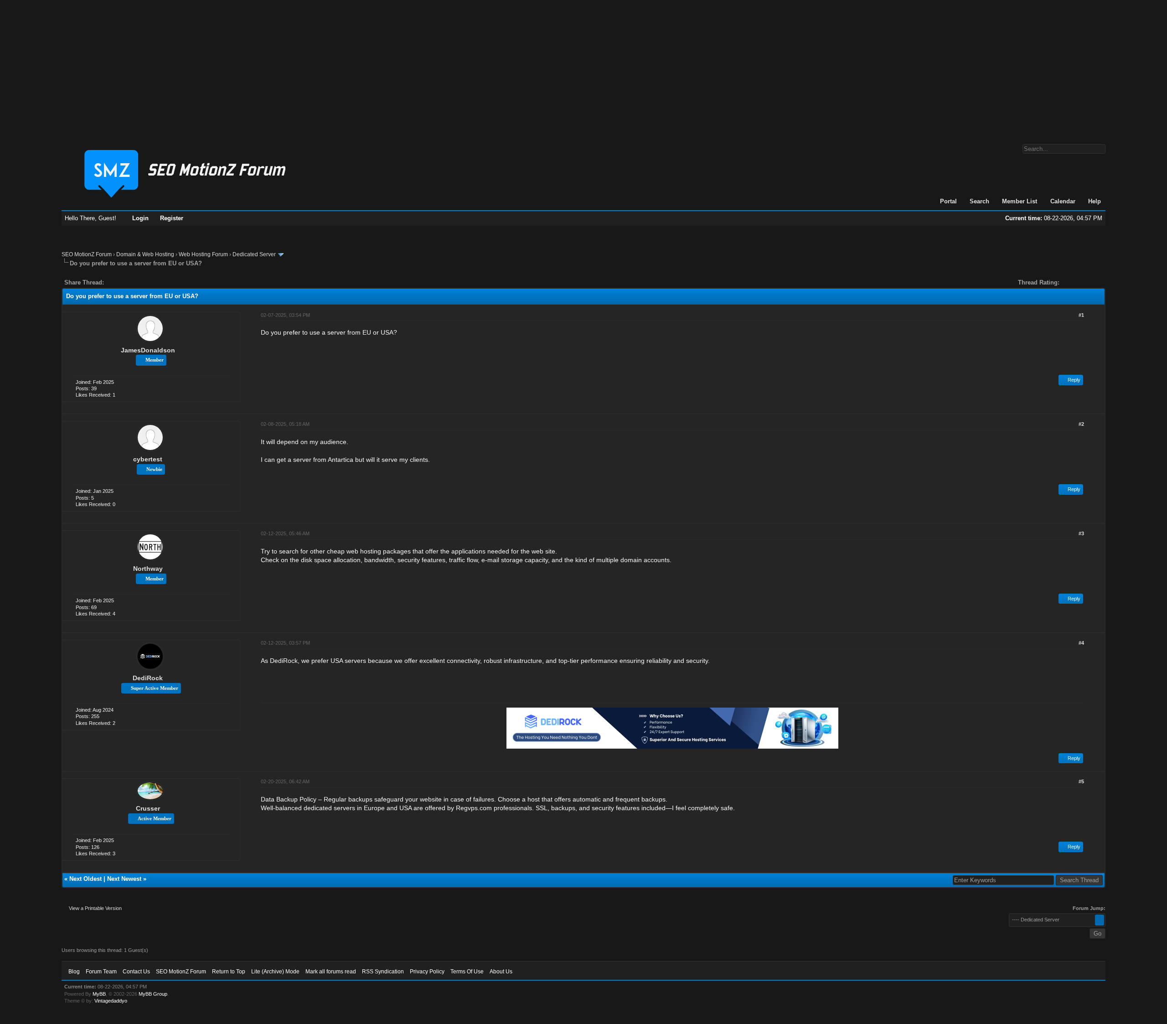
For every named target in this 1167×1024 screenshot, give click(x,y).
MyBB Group (153, 994)
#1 (1081, 315)
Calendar (1062, 201)
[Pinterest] (147, 282)
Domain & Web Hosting (145, 254)
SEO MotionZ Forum (87, 254)
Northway (148, 568)
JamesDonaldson (148, 350)
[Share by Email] (153, 282)
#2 (1081, 424)
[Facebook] (112, 282)
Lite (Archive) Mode (275, 971)
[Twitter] (119, 282)
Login (140, 218)
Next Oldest (85, 878)
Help (1094, 201)
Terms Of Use (467, 971)
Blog (74, 971)
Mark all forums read (330, 971)
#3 (1081, 533)
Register (171, 218)
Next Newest (124, 878)
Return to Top (228, 971)
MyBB (99, 994)
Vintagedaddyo (110, 1000)
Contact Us (136, 971)
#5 (1081, 781)
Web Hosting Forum (203, 254)
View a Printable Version (95, 908)
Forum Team (101, 971)
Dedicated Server (254, 254)
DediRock (148, 678)
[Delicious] (131, 282)
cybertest (147, 459)
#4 (1081, 643)
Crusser (148, 808)
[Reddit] (138, 282)
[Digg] (125, 282)
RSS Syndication (383, 971)
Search (979, 201)
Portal (948, 201)
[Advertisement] (583, 67)
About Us (501, 971)
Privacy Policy (427, 971)
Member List (1019, 201)
